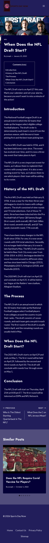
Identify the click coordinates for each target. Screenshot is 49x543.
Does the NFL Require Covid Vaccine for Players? (23, 480)
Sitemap (24, 536)
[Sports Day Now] (15, 6)
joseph (8, 56)
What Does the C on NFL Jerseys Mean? (36, 412)
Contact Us (20, 530)
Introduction (10, 70)
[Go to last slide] (7, 469)
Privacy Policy (35, 530)
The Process (10, 76)
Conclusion (10, 82)
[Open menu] (43, 6)
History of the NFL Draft (16, 73)
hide (24, 65)
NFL (5, 39)
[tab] (19, 495)
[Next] (42, 469)
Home (10, 530)
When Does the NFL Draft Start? (19, 79)
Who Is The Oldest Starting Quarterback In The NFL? (12, 415)
